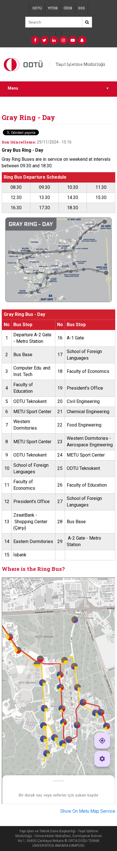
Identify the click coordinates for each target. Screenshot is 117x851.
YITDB (53, 8)
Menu (58, 88)
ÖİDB (68, 8)
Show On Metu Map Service (87, 811)
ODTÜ (37, 8)
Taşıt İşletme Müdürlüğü (80, 64)
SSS (81, 8)
